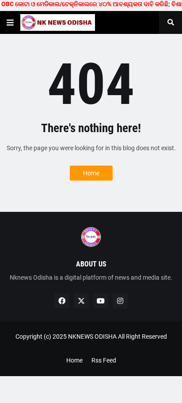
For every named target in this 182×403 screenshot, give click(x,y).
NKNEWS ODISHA (92, 336)
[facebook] (61, 300)
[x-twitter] (81, 300)
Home (91, 173)
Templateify (89, 345)
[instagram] (120, 300)
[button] (10, 22)
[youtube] (100, 300)
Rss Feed (103, 360)
